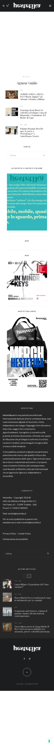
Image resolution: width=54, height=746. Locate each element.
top (25, 125)
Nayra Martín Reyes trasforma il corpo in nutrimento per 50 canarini (33, 598)
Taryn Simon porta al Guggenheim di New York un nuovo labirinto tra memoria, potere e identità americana (32, 629)
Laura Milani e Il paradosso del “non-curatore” (32, 585)
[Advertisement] (27, 40)
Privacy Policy (9, 533)
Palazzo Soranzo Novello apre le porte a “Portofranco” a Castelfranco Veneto (31, 132)
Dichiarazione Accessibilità (15, 539)
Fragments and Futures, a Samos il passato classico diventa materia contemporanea (31, 613)
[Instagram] (29, 659)
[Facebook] (24, 659)
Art (21, 90)
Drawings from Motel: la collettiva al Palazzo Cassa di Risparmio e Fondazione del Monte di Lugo (33, 114)
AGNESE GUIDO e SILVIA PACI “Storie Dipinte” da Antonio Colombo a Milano (32, 96)
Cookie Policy (24, 533)
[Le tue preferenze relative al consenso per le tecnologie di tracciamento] (49, 741)
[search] (44, 155)
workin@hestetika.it (17, 513)
